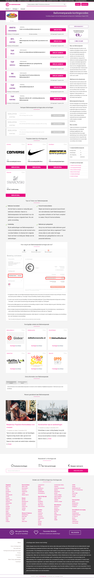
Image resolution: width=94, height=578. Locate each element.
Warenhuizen (57, 504)
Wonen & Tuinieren (27, 513)
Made (39, 486)
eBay (55, 513)
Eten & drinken (25, 485)
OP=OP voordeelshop (77, 490)
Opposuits (51, 353)
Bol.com (56, 511)
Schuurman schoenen (59, 488)
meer (10, 444)
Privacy (19, 552)
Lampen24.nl (41, 485)
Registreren (85, 4)
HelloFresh (24, 491)
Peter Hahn (74, 493)
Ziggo (7, 519)
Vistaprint (74, 506)
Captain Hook (9, 353)
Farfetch (40, 514)
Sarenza (8, 508)
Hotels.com (24, 506)
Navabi (39, 524)
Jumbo (23, 493)
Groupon (8, 498)
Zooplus (8, 521)
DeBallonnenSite (31, 330)
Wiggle (23, 509)
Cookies (19, 557)
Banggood (56, 509)
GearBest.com (57, 514)
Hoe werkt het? (17, 548)
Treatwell (74, 519)
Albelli (73, 501)
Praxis (7, 504)
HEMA (55, 519)
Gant (39, 519)
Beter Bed (24, 516)
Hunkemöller (9, 503)
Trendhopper (41, 491)
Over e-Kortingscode (16, 546)
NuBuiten (40, 490)
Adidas (39, 498)
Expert (7, 493)
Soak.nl (7, 509)
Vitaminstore (75, 521)
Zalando (56, 499)
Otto (73, 491)
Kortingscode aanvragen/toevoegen (12, 550)
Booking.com (25, 501)
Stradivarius (57, 491)
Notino (73, 518)
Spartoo (56, 490)
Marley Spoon (25, 494)
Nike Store (30, 144)
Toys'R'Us (8, 516)
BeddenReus (25, 514)
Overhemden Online (59, 485)
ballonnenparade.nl (78, 26)
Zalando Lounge (58, 501)
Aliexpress (56, 506)
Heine (55, 516)
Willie (7, 518)
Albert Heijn (24, 486)
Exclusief (23, 9)
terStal (55, 493)
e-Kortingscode (42, 576)
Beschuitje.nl (25, 488)
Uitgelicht (8, 485)
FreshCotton (41, 518)
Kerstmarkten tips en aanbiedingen (50, 424)
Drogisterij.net (75, 513)
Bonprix (40, 511)
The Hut (74, 494)
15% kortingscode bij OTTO (80, 0)
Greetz (7, 496)
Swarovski (9, 172)
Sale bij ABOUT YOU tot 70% (52, 0)
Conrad (7, 490)
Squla (7, 511)
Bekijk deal (15, 167)
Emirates (24, 503)
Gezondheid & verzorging (78, 509)
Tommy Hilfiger (58, 494)
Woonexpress (41, 493)
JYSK (23, 519)
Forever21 (40, 516)
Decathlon (40, 501)
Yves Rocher (75, 523)
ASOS (7, 488)
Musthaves (40, 488)
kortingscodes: (13, 0)
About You (8, 486)
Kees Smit (24, 521)
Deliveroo (24, 490)
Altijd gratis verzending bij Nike (23, 0)
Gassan (40, 521)
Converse (9, 144)
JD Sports (40, 503)
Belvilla (23, 499)
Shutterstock (75, 503)
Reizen (23, 498)
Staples (7, 513)
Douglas (74, 511)
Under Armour (41, 506)
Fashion (40, 509)
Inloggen (78, 4)
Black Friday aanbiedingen (14, 559)
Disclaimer (18, 555)
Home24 (8, 501)
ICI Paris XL (75, 516)
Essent (23, 518)
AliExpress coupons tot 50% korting (67, 0)
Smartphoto (75, 504)
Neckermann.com (76, 488)
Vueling (23, 508)
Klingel (39, 523)
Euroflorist (8, 491)
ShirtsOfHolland (52, 330)
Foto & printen (76, 499)
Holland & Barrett (76, 514)
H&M (55, 518)
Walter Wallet (57, 498)
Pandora (56, 486)
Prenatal (8, 506)
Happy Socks (9, 499)
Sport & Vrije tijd (42, 496)
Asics (39, 499)
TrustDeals (18, 561)
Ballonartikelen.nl (10, 330)
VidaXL (74, 496)
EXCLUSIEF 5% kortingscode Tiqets (38, 0)
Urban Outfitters (58, 496)
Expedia (24, 504)
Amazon (56, 508)
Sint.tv (29, 353)
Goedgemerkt (9, 494)
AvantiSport (51, 144)
